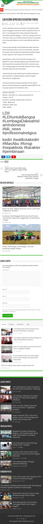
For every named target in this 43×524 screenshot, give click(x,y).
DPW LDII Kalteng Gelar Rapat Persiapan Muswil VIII (17, 365)
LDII (7, 161)
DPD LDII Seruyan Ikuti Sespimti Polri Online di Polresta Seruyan (27, 478)
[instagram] (26, 518)
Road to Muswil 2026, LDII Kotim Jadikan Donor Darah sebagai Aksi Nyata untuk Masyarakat (26, 357)
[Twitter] (21, 518)
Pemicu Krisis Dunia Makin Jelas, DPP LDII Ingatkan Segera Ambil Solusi (16, 169)
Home (4, 13)
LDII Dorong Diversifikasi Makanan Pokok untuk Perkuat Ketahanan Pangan (27, 175)
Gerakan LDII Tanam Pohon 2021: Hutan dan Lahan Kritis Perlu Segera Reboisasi (26, 454)
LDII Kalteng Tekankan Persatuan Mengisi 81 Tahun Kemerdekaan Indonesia (25, 398)
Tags (27, 324)
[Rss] (17, 518)
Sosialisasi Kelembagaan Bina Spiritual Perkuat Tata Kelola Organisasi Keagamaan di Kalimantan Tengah (21, 218)
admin (6, 23)
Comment (6, 270)
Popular (11, 324)
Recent (4, 324)
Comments (20, 324)
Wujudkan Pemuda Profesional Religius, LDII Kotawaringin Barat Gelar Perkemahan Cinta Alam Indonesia (25, 434)
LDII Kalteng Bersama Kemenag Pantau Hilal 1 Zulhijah (25, 444)
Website (4, 303)
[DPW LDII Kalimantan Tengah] (21, 3)
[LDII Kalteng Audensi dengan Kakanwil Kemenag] (5, 464)
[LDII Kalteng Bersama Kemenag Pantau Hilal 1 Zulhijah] (5, 445)
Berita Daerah (11, 13)
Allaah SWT (19, 516)
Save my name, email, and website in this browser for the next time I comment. (21, 310)
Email (4, 296)
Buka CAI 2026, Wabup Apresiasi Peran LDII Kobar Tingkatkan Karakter (25, 408)
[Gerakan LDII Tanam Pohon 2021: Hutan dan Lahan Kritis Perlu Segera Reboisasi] (5, 454)
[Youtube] (23, 518)
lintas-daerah (35, 23)
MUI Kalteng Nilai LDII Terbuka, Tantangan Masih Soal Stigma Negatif (25, 504)
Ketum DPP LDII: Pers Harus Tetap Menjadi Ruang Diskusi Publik (26, 494)
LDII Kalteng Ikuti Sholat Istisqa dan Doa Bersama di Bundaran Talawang (26, 388)
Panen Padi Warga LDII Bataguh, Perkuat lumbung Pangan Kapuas (18, 248)
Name (4, 289)
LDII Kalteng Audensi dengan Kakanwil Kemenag (23, 463)
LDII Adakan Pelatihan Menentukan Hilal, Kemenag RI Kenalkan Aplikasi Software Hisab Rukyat (20, 486)
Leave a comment (10, 24)
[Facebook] (19, 518)
